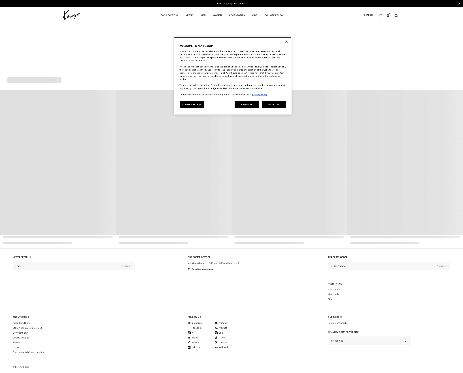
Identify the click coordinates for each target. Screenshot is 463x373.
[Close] (286, 42)
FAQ (330, 299)
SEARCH (368, 15)
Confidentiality (20, 333)
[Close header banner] (459, 3)
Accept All (274, 104)
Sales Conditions (22, 323)
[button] (74, 266)
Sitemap (17, 343)
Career (16, 347)
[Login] (388, 15)
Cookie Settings (21, 338)
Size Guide (333, 294)
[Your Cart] (396, 15)
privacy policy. (259, 95)
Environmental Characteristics (28, 352)
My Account (334, 290)
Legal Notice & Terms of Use (27, 328)
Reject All (246, 104)
